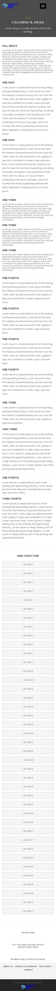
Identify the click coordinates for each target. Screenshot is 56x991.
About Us (8, 966)
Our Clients (45, 966)
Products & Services (26, 966)
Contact (28, 970)
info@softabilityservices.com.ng (28, 959)
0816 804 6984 (28, 932)
